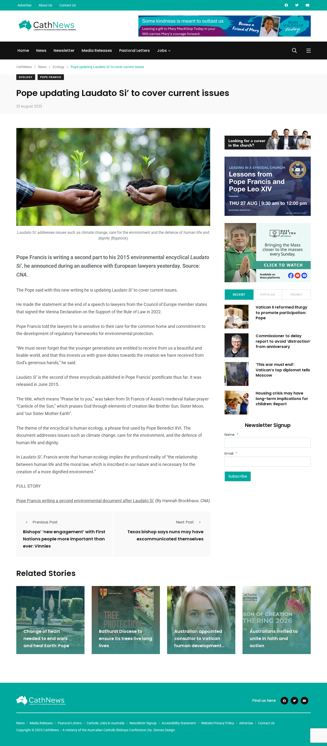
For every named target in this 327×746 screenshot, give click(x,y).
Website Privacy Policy (217, 723)
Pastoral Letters (134, 50)
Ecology (26, 77)
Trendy (296, 294)
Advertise (24, 5)
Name (231, 434)
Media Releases (97, 50)
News (41, 50)
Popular (267, 294)
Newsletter (64, 50)
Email (231, 453)
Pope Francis (50, 77)
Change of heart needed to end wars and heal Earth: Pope (46, 638)
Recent (239, 294)
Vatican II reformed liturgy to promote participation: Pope (281, 312)
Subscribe (237, 476)
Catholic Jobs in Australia (105, 723)
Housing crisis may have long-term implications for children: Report (282, 398)
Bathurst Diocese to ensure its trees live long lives (125, 638)
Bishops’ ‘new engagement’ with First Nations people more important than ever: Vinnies (64, 539)
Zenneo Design (164, 730)
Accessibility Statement (179, 723)
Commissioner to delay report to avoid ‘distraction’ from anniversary (283, 341)
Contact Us (67, 5)
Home (23, 50)
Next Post (185, 522)
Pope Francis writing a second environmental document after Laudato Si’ (85, 500)
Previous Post (45, 522)
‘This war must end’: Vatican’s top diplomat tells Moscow (283, 370)
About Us (45, 5)
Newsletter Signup (143, 723)
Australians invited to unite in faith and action (274, 638)
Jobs (162, 50)
